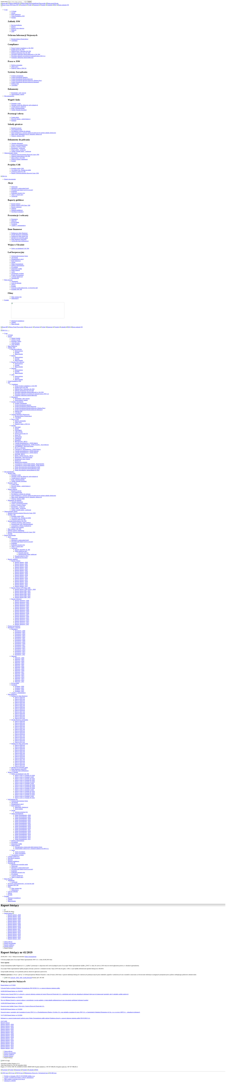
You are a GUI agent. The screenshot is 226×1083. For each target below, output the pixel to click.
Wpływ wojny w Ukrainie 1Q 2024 (25, 788)
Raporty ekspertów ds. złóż (22, 549)
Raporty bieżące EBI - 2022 (22, 595)
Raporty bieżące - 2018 (21, 575)
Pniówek (13, 368)
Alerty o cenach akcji (17, 546)
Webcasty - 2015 (19, 675)
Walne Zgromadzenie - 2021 (23, 823)
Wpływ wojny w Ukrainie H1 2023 (25, 793)
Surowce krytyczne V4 (21, 433)
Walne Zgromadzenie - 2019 (23, 826)
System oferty (15, 484)
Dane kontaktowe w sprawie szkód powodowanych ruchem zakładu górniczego (33, 495)
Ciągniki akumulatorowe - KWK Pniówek (26, 451)
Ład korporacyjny (13, 799)
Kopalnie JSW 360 (13, 885)
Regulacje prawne (16, 491)
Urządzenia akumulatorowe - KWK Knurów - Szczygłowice (32, 444)
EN (68, 5)
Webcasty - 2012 (19, 680)
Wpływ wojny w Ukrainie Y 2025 (24, 777)
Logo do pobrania (13, 891)
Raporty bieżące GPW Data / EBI (20, 588)
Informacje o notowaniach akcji (20, 540)
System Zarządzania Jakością (23, 405)
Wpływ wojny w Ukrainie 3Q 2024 (25, 785)
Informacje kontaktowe (14, 898)
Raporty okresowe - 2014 (22, 619)
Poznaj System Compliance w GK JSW (26, 386)
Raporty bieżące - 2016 (21, 578)
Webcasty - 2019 (19, 669)
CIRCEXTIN (19, 432)
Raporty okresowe (16, 599)
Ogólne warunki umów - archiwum (21, 510)
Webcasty (14, 656)
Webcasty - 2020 (19, 667)
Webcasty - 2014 (19, 677)
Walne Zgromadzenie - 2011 (23, 839)
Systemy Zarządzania (17, 401)
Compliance (14, 384)
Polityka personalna (20, 421)
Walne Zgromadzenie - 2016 (23, 831)
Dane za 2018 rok (20, 710)
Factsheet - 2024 (19, 689)
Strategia (10, 859)
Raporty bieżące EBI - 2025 (22, 591)
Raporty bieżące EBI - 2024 (22, 592)
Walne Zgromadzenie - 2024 (23, 818)
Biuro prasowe (8, 280)
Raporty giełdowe (13, 559)
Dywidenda (14, 842)
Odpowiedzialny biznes (10, 153)
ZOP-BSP (18, 427)
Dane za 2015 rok (20, 715)
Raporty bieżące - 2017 (21, 576)
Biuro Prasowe (8, 879)
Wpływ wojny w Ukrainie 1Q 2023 (25, 794)
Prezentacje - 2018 (20, 643)
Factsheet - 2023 (19, 691)
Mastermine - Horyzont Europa (23, 457)
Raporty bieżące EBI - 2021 (22, 597)
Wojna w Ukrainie (13, 772)
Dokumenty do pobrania (14, 500)
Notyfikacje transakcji (14, 858)
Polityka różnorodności (17, 840)
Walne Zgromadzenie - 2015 (23, 832)
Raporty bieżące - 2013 (21, 583)
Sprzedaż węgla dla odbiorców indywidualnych (24, 476)
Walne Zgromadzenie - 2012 (23, 837)
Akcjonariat (14, 802)
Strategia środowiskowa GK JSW (17, 521)
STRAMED (18, 430)
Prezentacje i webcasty (14, 627)
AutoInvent (18, 438)
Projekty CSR (12, 514)
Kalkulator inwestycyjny (18, 545)
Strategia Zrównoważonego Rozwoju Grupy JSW (22, 513)
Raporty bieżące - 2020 (21, 572)
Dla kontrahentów (9, 96)
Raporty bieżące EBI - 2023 (22, 594)
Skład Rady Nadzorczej (21, 807)
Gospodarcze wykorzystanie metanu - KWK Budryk (29, 465)
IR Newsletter (15, 683)
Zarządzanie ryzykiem (17, 855)
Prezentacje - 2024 (20, 634)
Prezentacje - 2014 (20, 650)
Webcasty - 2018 (19, 670)
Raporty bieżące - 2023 (21, 567)
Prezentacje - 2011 (20, 654)
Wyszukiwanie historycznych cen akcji (22, 541)
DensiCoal (18, 460)
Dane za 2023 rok (20, 702)
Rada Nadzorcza (12, 346)
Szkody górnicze (12, 489)
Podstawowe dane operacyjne (19, 743)
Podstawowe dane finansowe (19, 696)
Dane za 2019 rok (20, 708)
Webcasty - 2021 (19, 665)
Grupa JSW (15, 5)
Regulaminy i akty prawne (22, 398)
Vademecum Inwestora (21, 557)
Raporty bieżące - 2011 (21, 586)
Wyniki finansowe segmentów (19, 720)
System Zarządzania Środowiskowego (25, 406)
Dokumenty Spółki (16, 844)
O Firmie (10, 335)
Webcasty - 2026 (19, 658)
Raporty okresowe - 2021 (22, 608)
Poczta (56, 3)
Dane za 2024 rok (20, 700)
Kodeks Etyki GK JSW (21, 387)
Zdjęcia (10, 893)
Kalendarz (14, 543)
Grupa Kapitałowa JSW (14, 381)
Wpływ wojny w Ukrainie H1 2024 (25, 786)
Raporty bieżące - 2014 (21, 581)
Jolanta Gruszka (15, 338)
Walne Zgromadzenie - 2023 (23, 820)
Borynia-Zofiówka (16, 349)
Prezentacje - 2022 (20, 637)
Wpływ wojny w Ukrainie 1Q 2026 (25, 775)
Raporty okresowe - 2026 (22, 600)
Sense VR (17, 435)
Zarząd (10, 336)
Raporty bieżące (15, 561)
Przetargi (13, 487)
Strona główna (8, 941)
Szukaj (29, 1)
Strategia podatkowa (13, 861)
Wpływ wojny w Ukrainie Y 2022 (24, 796)
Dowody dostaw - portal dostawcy (21, 486)
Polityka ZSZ (18, 411)
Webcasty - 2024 (19, 661)
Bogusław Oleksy (16, 341)
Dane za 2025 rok (20, 699)
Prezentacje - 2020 (20, 640)
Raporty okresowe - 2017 (22, 615)
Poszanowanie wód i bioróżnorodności (22, 524)
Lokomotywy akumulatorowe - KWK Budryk (28, 449)
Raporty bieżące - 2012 (21, 584)
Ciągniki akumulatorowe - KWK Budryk (26, 443)
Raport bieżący (8, 913)
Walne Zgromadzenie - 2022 (23, 821)
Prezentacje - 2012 (20, 653)
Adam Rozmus (15, 343)
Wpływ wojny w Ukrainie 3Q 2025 (25, 778)
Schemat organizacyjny (21, 812)
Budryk (13, 355)
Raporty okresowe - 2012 (22, 623)
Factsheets (14, 685)
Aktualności (11, 880)
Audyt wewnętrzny (20, 853)
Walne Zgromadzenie (17, 813)
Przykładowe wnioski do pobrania (20, 494)
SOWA (17, 429)
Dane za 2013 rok (20, 718)
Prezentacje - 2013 (20, 651)
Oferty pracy (18, 422)
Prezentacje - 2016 (20, 646)
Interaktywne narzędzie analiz (19, 767)
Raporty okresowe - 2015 (22, 618)
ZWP (12, 374)
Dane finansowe (12, 694)
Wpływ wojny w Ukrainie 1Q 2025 (25, 782)
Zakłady (10, 899)
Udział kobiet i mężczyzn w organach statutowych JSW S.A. (32, 848)
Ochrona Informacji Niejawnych (20, 414)
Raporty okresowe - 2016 (22, 616)
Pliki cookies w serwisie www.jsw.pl (14, 1079)
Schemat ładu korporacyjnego (19, 801)
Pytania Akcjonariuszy (14, 626)
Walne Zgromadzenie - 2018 (23, 828)
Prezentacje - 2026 (20, 630)
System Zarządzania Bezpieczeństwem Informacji (29, 409)
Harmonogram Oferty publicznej (27, 554)
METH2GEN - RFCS (21, 441)
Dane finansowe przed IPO (18, 769)
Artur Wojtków (15, 344)
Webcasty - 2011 (19, 681)
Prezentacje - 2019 (20, 642)
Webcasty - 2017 (19, 672)
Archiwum (14, 548)
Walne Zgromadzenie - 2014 (23, 834)
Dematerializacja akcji (17, 804)
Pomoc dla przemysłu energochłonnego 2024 (27, 467)
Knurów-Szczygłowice (17, 362)
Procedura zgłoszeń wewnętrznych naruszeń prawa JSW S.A (32, 394)
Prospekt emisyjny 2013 (21, 556)
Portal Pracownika (40, 3)
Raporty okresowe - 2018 (22, 613)
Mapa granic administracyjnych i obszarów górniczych (26, 497)
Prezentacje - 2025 (20, 632)
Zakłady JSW (11, 347)
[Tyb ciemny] (1, 6)
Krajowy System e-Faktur (18, 505)
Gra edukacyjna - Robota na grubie (21, 518)
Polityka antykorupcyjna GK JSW (24, 390)
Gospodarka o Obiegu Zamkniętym (21, 526)
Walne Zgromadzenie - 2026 (23, 815)
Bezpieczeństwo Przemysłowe (23, 416)
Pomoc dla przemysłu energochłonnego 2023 (27, 468)
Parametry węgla (16, 475)
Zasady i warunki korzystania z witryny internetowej (19, 1077)
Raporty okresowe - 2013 (22, 621)
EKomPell (18, 440)
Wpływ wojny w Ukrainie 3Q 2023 (25, 791)
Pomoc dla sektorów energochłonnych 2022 (27, 470)
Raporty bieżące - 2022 (21, 568)
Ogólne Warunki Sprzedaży (19, 481)
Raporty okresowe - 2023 (22, 605)
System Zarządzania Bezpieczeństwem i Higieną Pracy (30, 408)
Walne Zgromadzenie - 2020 (23, 824)
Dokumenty (14, 397)
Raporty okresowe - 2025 (22, 602)
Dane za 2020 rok (20, 707)
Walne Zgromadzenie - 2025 (23, 817)
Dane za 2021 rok (20, 705)
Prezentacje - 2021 (20, 638)
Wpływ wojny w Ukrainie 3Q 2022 (25, 797)
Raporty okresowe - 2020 (22, 610)
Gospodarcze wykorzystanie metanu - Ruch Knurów (29, 464)
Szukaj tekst (4, 1)
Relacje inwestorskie (10, 179)
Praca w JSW (15, 419)
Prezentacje (14, 629)
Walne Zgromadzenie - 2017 (23, 829)
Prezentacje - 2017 (20, 645)
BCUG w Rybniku (20, 448)
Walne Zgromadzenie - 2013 (23, 836)
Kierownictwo (19, 351)
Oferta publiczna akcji (21, 551)
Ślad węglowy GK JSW (14, 529)
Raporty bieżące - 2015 (21, 580)
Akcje (9, 537)
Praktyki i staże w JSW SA (22, 424)
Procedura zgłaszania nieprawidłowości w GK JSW (29, 392)
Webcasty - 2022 (19, 664)
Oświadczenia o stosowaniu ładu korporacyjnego (28, 847)
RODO (18, 3)
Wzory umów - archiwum (18, 508)
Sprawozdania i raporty (21, 400)
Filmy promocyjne (16, 888)
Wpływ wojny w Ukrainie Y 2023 (24, 789)
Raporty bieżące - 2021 (21, 570)
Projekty (13, 425)
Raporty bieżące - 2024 (21, 565)
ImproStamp (18, 436)
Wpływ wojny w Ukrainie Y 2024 (24, 783)
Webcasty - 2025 (19, 659)
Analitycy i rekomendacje (18, 692)
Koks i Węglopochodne (18, 479)
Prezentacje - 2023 (20, 635)
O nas (6, 9)
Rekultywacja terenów (21, 462)
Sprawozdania (19, 809)
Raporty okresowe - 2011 (22, 624)
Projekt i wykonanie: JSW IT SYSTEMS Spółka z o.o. (19, 1076)
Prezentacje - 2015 (20, 648)
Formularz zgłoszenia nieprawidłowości (26, 395)
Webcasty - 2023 (19, 662)
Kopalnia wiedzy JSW (17, 516)
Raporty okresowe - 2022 (22, 607)
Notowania (14, 538)
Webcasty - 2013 (19, 678)
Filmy (9, 886)
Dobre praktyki (15, 845)
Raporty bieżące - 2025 (21, 564)
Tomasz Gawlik (15, 339)
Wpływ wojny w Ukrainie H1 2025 (25, 780)
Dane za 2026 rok (20, 697)
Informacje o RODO (10, 1080)
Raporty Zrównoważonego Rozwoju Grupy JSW (21, 532)
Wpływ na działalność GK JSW (20, 774)
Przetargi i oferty (12, 483)
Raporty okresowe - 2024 (22, 603)
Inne (9, 382)
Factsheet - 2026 (19, 686)
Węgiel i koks (11, 473)
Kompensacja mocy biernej (22, 459)
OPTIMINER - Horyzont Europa (24, 446)
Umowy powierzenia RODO (19, 503)
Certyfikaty (18, 413)
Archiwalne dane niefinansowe (20, 770)
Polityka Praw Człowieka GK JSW (25, 389)
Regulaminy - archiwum (18, 506)
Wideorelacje (15, 890)
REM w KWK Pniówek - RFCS (24, 456)
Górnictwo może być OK (18, 519)
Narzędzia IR (11, 863)
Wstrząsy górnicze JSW (18, 498)
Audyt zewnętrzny (20, 852)
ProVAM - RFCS (20, 454)
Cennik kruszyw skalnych (18, 478)
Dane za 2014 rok (20, 716)
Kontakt (6, 300)
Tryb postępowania (16, 492)
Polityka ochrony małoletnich (16, 530)
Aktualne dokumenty (17, 502)
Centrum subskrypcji (13, 856)
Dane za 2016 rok (20, 713)
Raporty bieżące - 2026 (21, 562)
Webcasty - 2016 (19, 673)
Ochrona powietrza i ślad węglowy (21, 522)
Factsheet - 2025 (19, 688)
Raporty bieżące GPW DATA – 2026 (25, 589)
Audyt (13, 850)
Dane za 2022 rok (20, 704)
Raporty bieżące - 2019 (21, 573)
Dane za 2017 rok (20, 712)
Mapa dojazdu (19, 354)
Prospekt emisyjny (23, 553)
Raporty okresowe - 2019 (22, 611)
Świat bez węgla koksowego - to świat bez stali (21, 883)
